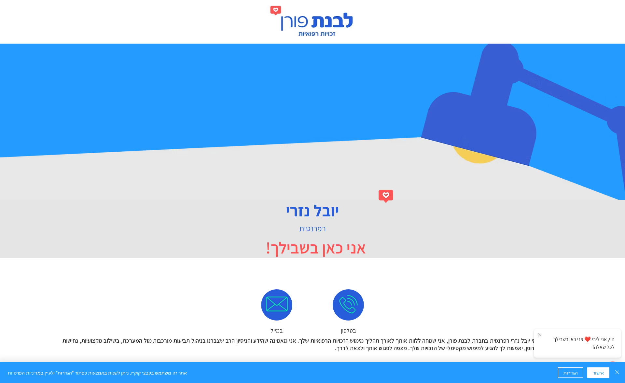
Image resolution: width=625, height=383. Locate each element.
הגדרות (570, 372)
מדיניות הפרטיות (24, 372)
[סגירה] (617, 372)
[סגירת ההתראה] (539, 335)
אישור (598, 372)
